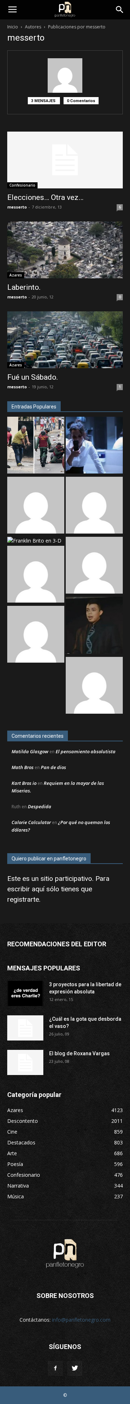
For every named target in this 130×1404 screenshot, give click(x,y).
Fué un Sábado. (32, 377)
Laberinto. (24, 287)
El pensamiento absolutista (86, 751)
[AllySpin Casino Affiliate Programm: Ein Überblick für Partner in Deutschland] (94, 566)
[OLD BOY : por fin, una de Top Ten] (94, 506)
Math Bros (23, 767)
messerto (17, 207)
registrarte (23, 899)
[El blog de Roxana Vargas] (25, 1062)
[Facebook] (55, 1368)
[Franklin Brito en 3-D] (34, 540)
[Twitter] (75, 1368)
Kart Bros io (24, 783)
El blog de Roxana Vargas (79, 1053)
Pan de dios (53, 767)
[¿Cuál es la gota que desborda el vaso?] (25, 1028)
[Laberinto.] (65, 249)
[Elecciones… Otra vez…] (65, 160)
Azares (15, 275)
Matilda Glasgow (30, 751)
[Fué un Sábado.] (65, 339)
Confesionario (22, 185)
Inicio (12, 27)
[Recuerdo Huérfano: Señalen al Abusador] (94, 626)
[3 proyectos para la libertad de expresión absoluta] (25, 993)
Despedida (39, 806)
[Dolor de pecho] (35, 575)
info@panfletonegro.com (81, 1319)
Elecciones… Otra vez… (45, 197)
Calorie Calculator (31, 822)
